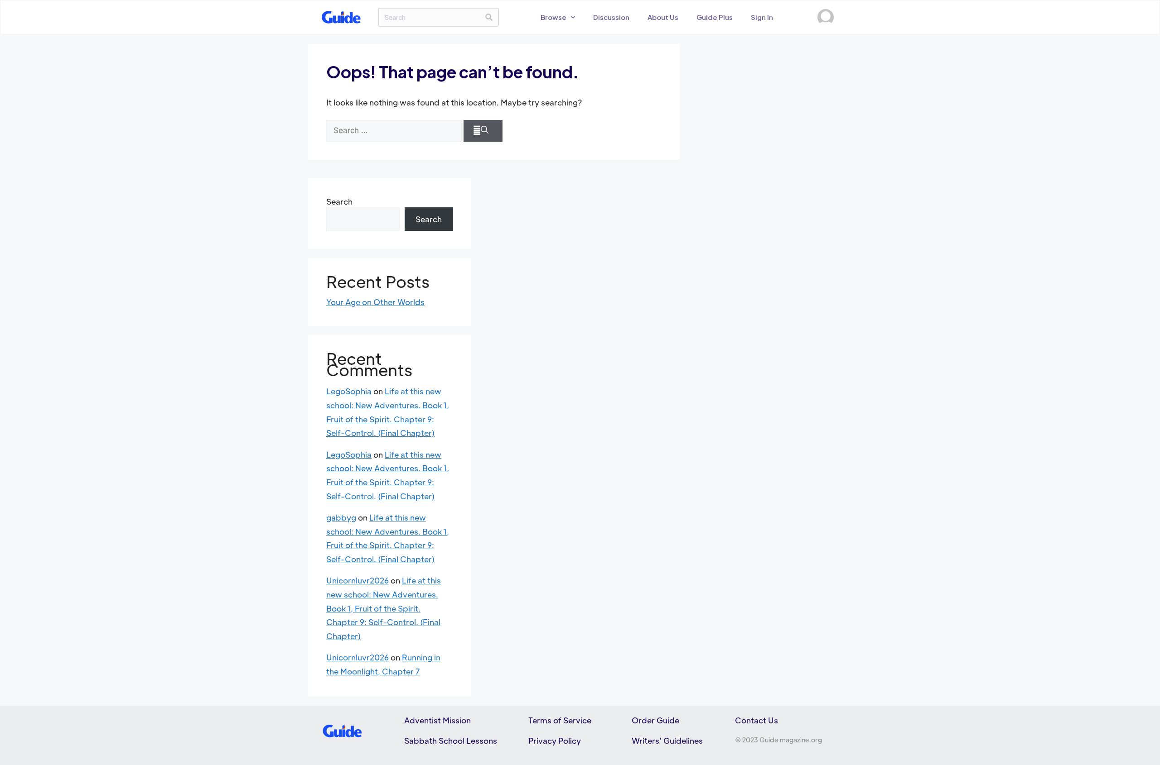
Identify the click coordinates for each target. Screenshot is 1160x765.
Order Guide (655, 720)
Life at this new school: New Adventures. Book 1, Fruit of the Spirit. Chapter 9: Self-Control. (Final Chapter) (383, 608)
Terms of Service (559, 720)
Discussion (611, 17)
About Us (663, 17)
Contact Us (756, 720)
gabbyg (341, 517)
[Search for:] (394, 131)
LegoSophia (349, 391)
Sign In (762, 17)
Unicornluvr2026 (357, 580)
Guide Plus (714, 17)
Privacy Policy (554, 741)
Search (339, 201)
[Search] (489, 17)
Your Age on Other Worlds (375, 302)
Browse (553, 17)
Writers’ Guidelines (667, 741)
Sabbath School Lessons (450, 741)
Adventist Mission (437, 720)
